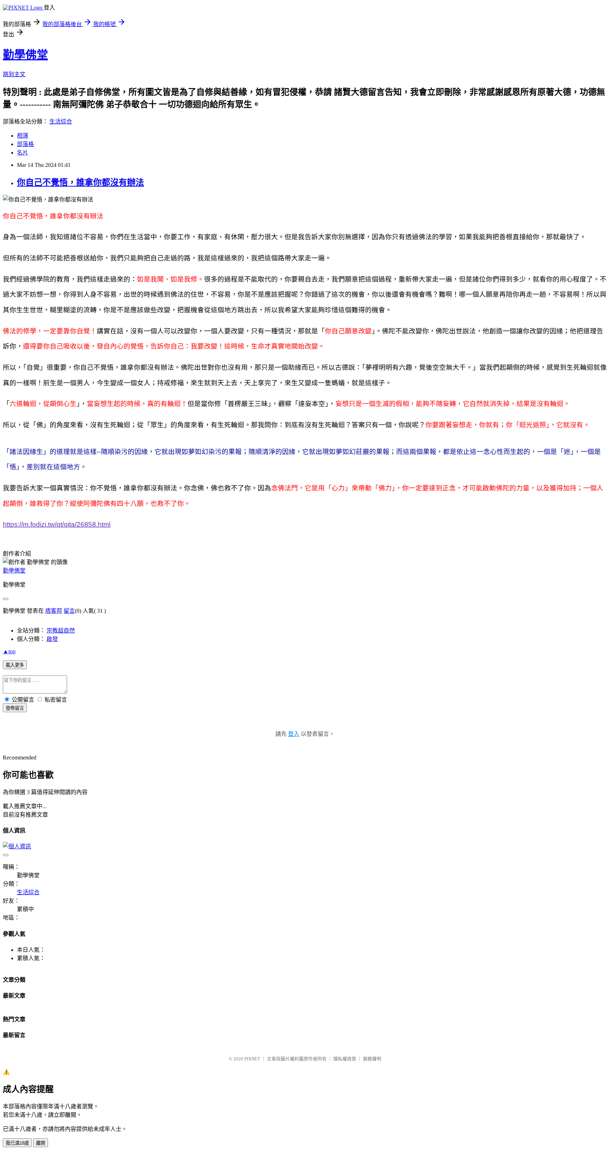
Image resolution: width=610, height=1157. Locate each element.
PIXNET (252, 1058)
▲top (9, 651)
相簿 (22, 136)
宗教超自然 (61, 631)
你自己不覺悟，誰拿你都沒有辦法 (80, 182)
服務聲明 (372, 1058)
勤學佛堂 (25, 54)
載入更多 (15, 665)
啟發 (52, 639)
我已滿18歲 (17, 1143)
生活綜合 (60, 122)
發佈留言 (15, 708)
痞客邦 (53, 611)
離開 (40, 1143)
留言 (69, 611)
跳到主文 (14, 74)
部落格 (25, 144)
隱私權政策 (344, 1058)
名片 (22, 153)
